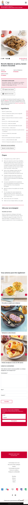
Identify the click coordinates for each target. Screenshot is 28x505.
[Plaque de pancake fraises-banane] (14, 348)
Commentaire (4, 373)
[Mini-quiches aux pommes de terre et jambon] (14, 289)
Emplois (14, 466)
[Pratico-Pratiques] (2, 489)
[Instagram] (15, 495)
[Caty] (12, 489)
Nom (2, 389)
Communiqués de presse (14, 468)
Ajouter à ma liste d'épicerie (8, 148)
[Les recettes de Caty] (3, 2)
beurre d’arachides (19, 103)
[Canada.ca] (21, 500)
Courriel (3, 395)
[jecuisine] (17, 489)
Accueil (2, 6)
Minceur (14, 478)
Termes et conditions (14, 470)
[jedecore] (21, 489)
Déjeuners (10, 6)
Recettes (6, 6)
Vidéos (14, 481)
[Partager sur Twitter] (3, 58)
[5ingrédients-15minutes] (7, 489)
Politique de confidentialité (14, 471)
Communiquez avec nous (14, 462)
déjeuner (7, 100)
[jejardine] (25, 489)
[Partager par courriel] (9, 58)
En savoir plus (14, 454)
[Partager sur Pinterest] (5, 58)
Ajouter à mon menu (9, 93)
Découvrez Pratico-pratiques (14, 464)
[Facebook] (12, 495)
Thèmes (14, 480)
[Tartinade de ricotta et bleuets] (14, 319)
